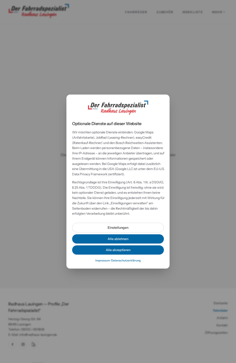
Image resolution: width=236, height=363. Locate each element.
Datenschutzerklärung (126, 260)
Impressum (102, 260)
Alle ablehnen (118, 239)
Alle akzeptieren (118, 250)
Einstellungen (118, 227)
